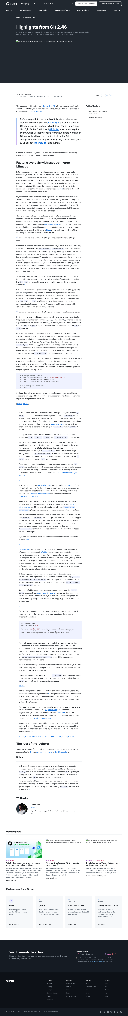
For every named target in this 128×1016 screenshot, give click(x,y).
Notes (19, 757)
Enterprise (50, 990)
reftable (44, 552)
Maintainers (10, 860)
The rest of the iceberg (32, 743)
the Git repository (61, 752)
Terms (19, 1011)
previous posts (68, 485)
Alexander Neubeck (92, 876)
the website (40, 143)
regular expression (57, 424)
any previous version (44, 752)
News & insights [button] (83, 10)
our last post (25, 549)
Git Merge (53, 122)
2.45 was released (35, 112)
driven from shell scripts (41, 718)
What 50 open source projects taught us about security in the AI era (23, 864)
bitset (48, 230)
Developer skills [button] (25, 10)
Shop (106, 996)
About (106, 983)
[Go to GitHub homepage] (10, 981)
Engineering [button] (43, 10)
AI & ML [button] (9, 10)
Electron (68, 993)
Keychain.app (24, 496)
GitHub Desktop (71, 996)
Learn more (72, 924)
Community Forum (91, 986)
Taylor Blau (19, 94)
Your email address (82, 951)
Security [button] (117, 10)
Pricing (49, 996)
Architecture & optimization (95, 860)
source (19, 404)
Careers (107, 990)
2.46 (31, 752)
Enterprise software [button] (62, 10)
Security (49, 986)
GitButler (54, 129)
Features (49, 983)
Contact (87, 996)
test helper (61, 713)
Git (34, 17)
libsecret (35, 496)
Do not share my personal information (48, 1011)
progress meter (51, 710)
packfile (60, 189)
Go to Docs (13, 924)
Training (87, 990)
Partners (68, 986)
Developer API (70, 983)
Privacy (25, 1011)
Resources (50, 999)
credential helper (44, 485)
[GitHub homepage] (7, 3)
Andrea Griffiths (51, 878)
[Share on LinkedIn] (110, 95)
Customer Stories (52, 993)
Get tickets (102, 924)
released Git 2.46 (48, 106)
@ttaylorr (28, 94)
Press (106, 993)
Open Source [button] (101, 10)
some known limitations (45, 593)
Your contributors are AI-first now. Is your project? (62, 864)
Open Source (27, 17)
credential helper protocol (40, 494)
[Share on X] (102, 95)
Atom (67, 990)
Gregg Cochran (11, 880)
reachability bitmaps (52, 224)
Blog (14, 3)
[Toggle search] (72, 4)
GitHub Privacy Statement (97, 961)
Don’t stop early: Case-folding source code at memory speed (103, 864)
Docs (87, 983)
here (27, 539)
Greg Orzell (103, 876)
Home (18, 17)
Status (87, 993)
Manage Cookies (32, 1011)
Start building (44, 924)
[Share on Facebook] (106, 95)
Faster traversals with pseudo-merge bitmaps (43, 164)
